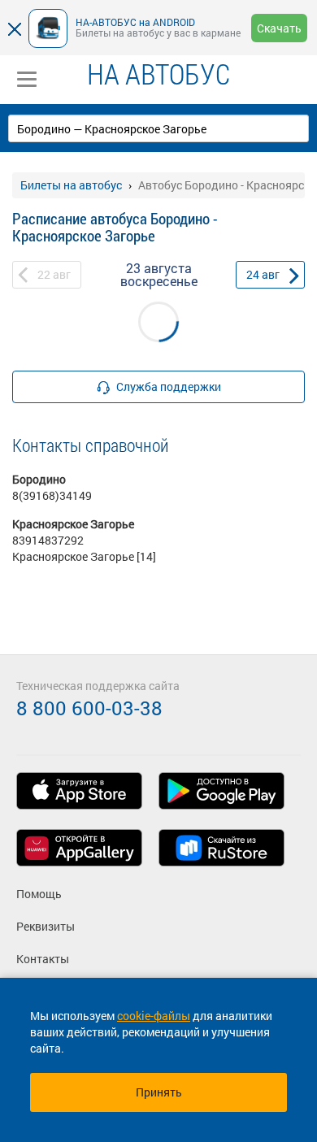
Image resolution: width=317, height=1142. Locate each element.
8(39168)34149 (52, 495)
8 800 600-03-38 (89, 708)
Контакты (42, 958)
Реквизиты (45, 926)
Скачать (279, 28)
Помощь (39, 893)
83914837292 (48, 540)
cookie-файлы (153, 1015)
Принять (159, 1092)
